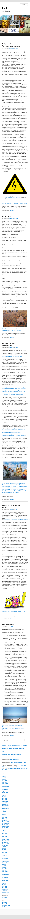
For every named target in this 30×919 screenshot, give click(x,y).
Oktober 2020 (5, 877)
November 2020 (5, 876)
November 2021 (5, 858)
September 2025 (5, 791)
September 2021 (5, 861)
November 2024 (5, 805)
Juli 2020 (4, 882)
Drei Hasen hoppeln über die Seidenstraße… (11, 754)
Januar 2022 (4, 855)
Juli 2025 (4, 794)
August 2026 (5, 775)
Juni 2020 (4, 883)
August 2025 (5, 792)
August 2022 (5, 845)
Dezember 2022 (5, 839)
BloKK (4, 8)
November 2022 (5, 840)
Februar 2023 (5, 836)
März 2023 (4, 835)
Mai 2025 (4, 796)
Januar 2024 (4, 820)
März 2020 (4, 887)
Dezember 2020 (5, 874)
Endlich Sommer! (8, 624)
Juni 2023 (4, 830)
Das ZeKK (8, 34)
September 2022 (5, 843)
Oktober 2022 (5, 842)
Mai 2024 (4, 814)
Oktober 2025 (5, 789)
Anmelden (4, 902)
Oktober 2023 (5, 824)
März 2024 (4, 817)
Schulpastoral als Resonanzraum (9, 753)
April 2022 (4, 851)
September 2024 (5, 808)
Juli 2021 (4, 864)
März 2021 (4, 870)
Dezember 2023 (5, 821)
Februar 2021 (5, 871)
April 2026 (4, 780)
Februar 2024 (5, 818)
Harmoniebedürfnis (14, 759)
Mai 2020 (4, 884)
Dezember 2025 (5, 786)
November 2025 (5, 788)
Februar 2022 (5, 854)
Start (3, 34)
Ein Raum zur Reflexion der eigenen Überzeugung (13, 748)
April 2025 (4, 798)
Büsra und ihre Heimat (10, 761)
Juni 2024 (4, 813)
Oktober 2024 (5, 807)
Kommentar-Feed (6, 905)
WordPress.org (5, 906)
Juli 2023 (4, 829)
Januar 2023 (4, 838)
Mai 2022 (4, 849)
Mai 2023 (4, 832)
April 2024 (4, 816)
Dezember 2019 (5, 892)
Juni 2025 (4, 795)
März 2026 (4, 782)
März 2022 (4, 852)
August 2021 (5, 862)
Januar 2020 (4, 890)
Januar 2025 (4, 802)
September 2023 (5, 826)
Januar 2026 (4, 785)
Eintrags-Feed (5, 903)
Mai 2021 (4, 867)
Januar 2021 (4, 873)
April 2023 (4, 833)
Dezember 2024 (5, 804)
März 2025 (4, 799)
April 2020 (4, 886)
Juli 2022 (4, 846)
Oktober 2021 (5, 860)
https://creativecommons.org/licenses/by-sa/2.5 (12, 197)
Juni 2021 (4, 865)
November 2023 (5, 823)
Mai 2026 (4, 779)
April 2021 (4, 868)
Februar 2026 (5, 783)
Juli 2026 (4, 776)
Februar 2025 (5, 801)
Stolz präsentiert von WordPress (15, 912)
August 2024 (5, 810)
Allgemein (12, 210)
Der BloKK (14, 34)
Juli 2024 (4, 811)
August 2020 (5, 880)
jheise (17, 48)
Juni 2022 (4, 848)
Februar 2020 (5, 889)
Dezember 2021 (5, 857)
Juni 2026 (4, 777)
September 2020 (5, 879)
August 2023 (5, 827)
